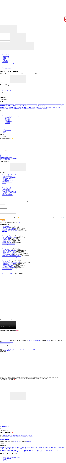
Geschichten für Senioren (6, 66)
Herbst (46, 105)
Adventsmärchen (12, 104)
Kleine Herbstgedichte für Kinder (7, 273)
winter (36, 108)
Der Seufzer (4, 183)
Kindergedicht (14, 107)
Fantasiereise (28, 104)
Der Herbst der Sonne (6, 238)
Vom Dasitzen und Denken (6, 193)
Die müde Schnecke (5, 181)
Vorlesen (7, 108)
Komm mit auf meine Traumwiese (8, 180)
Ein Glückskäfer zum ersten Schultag (6, 153)
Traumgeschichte (59, 107)
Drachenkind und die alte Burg (7, 195)
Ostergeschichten (5, 61)
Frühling (42, 104)
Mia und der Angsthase (6, 175)
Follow (1, 455)
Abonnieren (2, 204)
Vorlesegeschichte (2, 108)
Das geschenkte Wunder (6, 247)
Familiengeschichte (22, 104)
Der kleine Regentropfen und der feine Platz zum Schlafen (11, 256)
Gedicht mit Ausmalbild (5, 105)
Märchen (38, 107)
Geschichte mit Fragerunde (31, 105)
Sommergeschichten (5, 57)
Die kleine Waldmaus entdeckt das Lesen (7, 154)
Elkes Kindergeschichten (6, 114)
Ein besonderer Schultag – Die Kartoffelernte (9, 87)
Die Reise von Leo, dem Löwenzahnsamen (9, 246)
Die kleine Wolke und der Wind (7, 254)
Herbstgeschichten (5, 58)
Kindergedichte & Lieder (6, 54)
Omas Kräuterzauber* (6, 190)
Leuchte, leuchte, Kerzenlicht (7, 269)
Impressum (4, 131)
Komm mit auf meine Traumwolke (6, 156)
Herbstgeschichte (53, 105)
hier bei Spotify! (29, 441)
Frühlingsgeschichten (5, 56)
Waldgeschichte (10, 108)
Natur (40, 107)
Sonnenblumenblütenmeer (6, 249)
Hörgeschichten (5, 64)
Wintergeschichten (5, 59)
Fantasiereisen (4, 55)
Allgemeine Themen (5, 53)
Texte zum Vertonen (5, 65)
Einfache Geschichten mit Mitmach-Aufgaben (9, 113)
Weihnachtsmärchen (28, 108)
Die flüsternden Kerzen (6, 240)
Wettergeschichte (33, 108)
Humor (1, 107)
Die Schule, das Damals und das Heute (8, 243)
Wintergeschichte (39, 108)
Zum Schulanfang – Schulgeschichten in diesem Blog (11, 255)
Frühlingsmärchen (61, 104)
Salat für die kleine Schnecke (7, 196)
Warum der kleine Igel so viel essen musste (9, 89)
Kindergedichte (19, 107)
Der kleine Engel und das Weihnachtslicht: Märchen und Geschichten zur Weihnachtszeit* (18, 436)
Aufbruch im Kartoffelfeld (6, 232)
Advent (1, 104)
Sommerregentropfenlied (6, 189)
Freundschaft (39, 104)
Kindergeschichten (27, 107)
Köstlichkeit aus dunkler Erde (7, 248)
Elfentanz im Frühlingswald (5, 343)
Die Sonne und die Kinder (4, 155)
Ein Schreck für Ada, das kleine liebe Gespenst (10, 258)
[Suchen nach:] (5, 82)
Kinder (10, 107)
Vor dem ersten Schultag (6, 272)
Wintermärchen (45, 108)
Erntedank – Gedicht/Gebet (6, 242)
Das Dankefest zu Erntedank (7, 234)
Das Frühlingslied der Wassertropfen (6, 342)
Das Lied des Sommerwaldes (7, 194)
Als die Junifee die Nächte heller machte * (9, 191)
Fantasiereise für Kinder (33, 104)
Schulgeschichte (43, 107)
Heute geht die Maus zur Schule (43, 147)
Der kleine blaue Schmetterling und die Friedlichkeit (8, 158)
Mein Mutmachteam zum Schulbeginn (8, 88)
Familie (18, 104)
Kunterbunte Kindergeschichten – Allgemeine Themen (13, 116)
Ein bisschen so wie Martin (6, 264)
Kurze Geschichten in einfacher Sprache (9, 63)
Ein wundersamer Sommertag (7, 182)
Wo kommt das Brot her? (6, 187)
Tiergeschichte (55, 107)
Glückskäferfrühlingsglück (6, 261)
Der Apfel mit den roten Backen (7, 90)
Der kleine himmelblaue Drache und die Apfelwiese (10, 253)
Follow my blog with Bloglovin (5, 426)
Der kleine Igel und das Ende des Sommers (9, 250)
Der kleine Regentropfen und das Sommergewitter (10, 257)
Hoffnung (62, 105)
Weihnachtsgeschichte (21, 108)
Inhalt (3, 52)
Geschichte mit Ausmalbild (20, 105)
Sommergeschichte (48, 107)
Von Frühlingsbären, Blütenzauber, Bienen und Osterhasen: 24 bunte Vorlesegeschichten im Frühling (19, 349)
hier (19, 222)
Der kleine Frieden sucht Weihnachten (8, 265)
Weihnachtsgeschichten (6, 60)
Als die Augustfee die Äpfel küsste (8, 271)
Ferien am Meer (5, 268)
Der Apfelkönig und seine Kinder (7, 226)
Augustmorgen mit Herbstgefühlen (8, 229)
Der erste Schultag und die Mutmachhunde (9, 228)
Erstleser (16, 447)
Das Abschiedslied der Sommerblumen (8, 267)
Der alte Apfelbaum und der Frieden (6, 157)
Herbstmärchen (59, 105)
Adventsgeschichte (6, 104)
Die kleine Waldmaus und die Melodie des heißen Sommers (12, 185)
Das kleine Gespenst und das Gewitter (8, 244)
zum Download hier (16, 441)
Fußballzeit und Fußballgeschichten (8, 251)
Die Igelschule (4, 179)
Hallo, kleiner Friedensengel (7, 186)
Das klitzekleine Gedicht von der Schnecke (9, 263)
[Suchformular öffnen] (8, 29)
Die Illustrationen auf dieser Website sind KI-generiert (11, 457)
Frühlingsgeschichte (48, 104)
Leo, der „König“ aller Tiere (5, 159)
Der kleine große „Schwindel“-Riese (8, 188)
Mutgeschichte (35, 107)
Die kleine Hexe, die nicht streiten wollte (9, 237)
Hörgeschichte (5, 107)
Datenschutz (4, 132)
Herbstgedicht (48, 105)
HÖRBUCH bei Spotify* (9, 350)
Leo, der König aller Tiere (6, 239)
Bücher (3, 67)
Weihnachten (15, 108)
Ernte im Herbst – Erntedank (7, 259)
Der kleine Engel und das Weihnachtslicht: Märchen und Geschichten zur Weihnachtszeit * (18, 435)
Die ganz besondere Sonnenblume (8, 235)
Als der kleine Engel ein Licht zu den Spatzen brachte (11, 262)
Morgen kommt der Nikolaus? (7, 260)
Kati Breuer (48, 340)
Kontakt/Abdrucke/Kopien (6, 68)
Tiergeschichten (5, 62)
